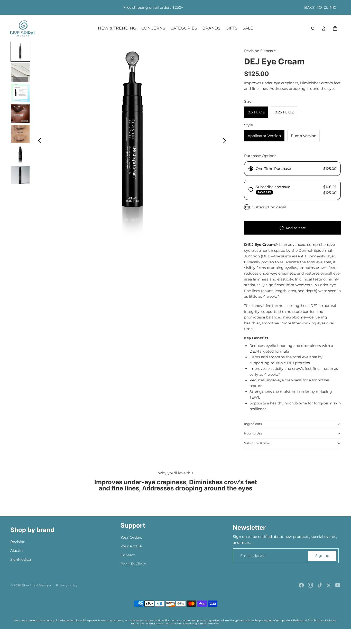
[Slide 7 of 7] (20, 175)
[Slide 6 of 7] (20, 154)
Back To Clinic (133, 564)
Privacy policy (67, 585)
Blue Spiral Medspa (36, 585)
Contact (128, 555)
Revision (17, 541)
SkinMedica (20, 559)
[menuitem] (117, 28)
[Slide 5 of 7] (20, 134)
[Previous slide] (38, 141)
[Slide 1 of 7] (20, 52)
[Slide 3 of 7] (20, 93)
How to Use (253, 433)
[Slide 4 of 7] (20, 113)
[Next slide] (226, 141)
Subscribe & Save (257, 443)
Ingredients (253, 424)
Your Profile (131, 546)
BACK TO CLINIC (320, 7)
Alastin (16, 550)
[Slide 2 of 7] (20, 72)
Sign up (322, 555)
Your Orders (131, 537)
